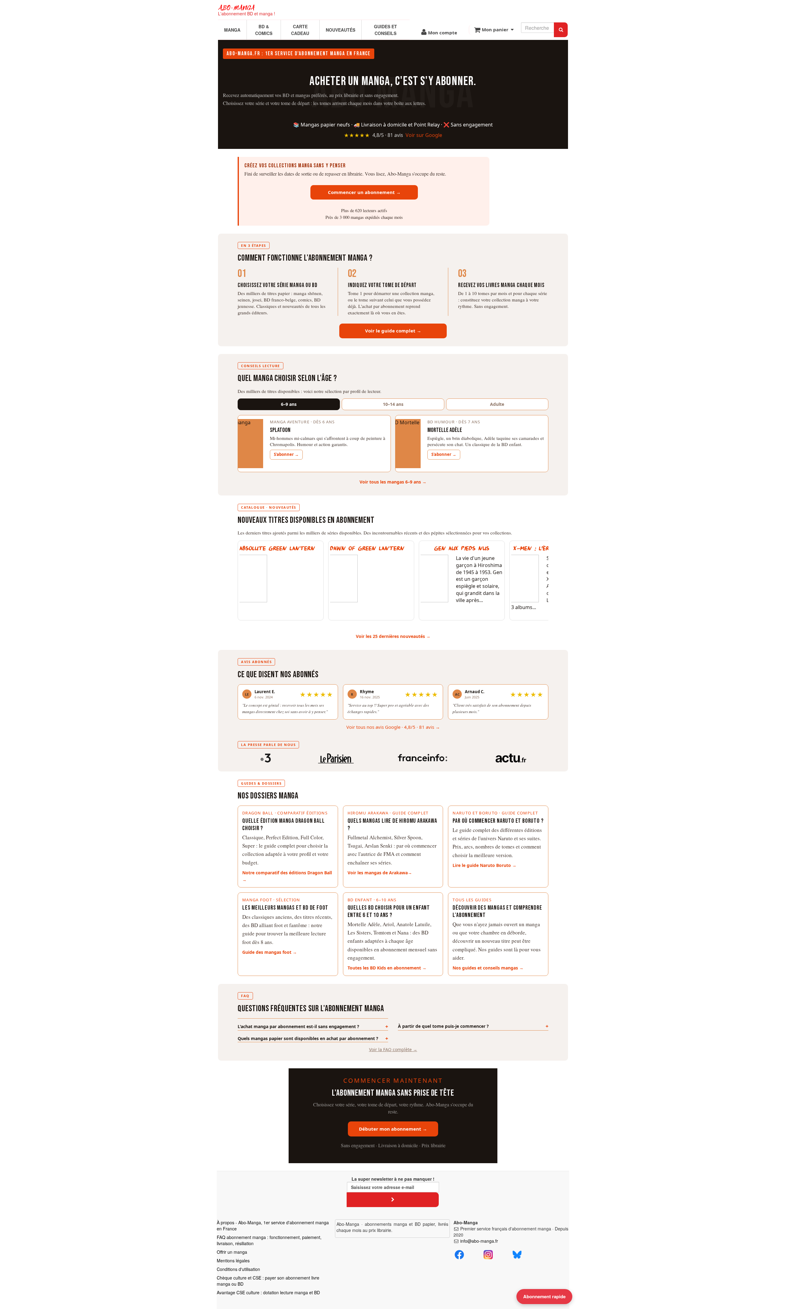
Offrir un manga (232, 1252)
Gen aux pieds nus (461, 548)
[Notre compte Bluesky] (517, 1254)
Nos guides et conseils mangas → (488, 968)
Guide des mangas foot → (269, 952)
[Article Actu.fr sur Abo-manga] (510, 757)
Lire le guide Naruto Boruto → (484, 865)
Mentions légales (233, 1260)
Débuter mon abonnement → (393, 1129)
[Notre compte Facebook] (459, 1254)
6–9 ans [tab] (289, 404)
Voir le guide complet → (393, 331)
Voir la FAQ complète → (393, 1049)
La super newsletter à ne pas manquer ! (393, 1179)
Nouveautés (340, 30)
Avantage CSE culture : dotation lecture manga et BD (268, 1292)
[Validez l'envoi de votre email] (393, 1199)
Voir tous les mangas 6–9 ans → (393, 482)
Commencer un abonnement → (364, 192)
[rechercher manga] (561, 29)
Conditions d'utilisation (238, 1269)
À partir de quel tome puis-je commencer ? (443, 1026)
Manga (232, 30)
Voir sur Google (424, 135)
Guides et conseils (385, 29)
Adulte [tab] (497, 404)
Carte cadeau (300, 29)
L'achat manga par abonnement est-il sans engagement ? (298, 1026)
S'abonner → (286, 454)
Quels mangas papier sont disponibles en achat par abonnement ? (308, 1038)
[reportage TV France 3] (265, 757)
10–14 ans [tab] (393, 404)
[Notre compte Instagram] (488, 1254)
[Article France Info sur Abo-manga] (422, 757)
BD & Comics (263, 29)
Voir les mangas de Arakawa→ (380, 873)
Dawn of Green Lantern (367, 548)
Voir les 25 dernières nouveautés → (393, 636)
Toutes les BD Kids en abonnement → (387, 968)
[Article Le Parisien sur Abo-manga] (336, 757)
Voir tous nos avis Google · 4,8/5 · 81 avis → (393, 727)
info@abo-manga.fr (479, 1241)
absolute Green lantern (277, 548)
